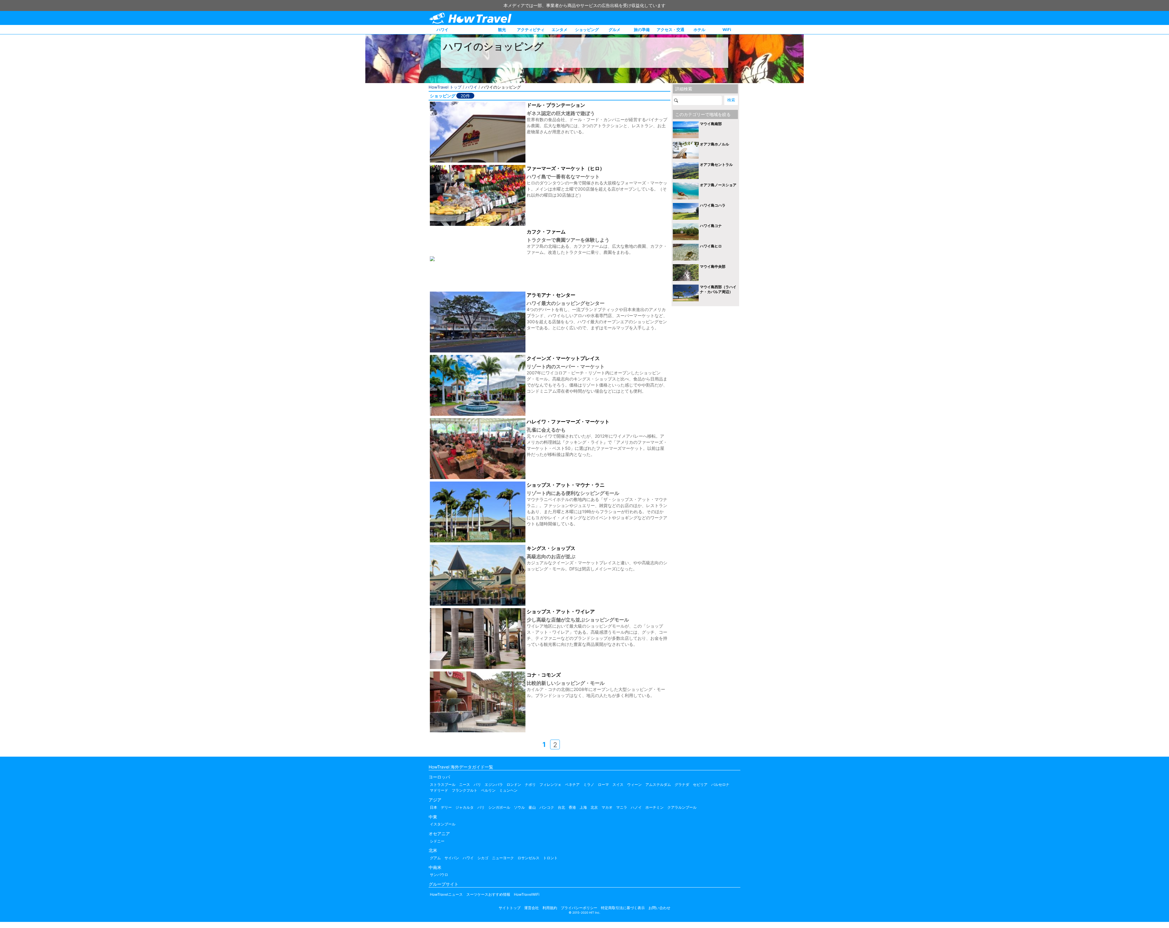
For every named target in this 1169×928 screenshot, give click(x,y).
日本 (433, 807)
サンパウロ (439, 874)
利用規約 (549, 907)
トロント (550, 858)
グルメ (614, 29)
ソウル (519, 807)
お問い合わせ (659, 907)
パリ (477, 784)
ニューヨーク (503, 858)
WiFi (726, 29)
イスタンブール (442, 824)
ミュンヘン (508, 790)
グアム (435, 858)
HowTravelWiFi (526, 894)
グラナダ (682, 784)
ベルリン (488, 790)
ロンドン (514, 784)
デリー (446, 807)
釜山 (532, 807)
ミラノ (588, 784)
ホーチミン (654, 807)
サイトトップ (510, 907)
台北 (561, 807)
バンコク (546, 807)
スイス (618, 784)
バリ (481, 807)
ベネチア (572, 784)
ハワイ (442, 29)
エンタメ (559, 29)
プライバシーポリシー (579, 907)
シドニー (437, 841)
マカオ (607, 807)
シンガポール (499, 807)
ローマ (603, 784)
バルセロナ (720, 784)
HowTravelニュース (446, 894)
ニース (464, 784)
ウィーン (634, 784)
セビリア (700, 784)
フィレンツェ (550, 784)
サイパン (451, 858)
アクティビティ (531, 29)
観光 (502, 29)
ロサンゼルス (528, 858)
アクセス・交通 (670, 29)
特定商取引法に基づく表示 (623, 907)
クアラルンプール (682, 807)
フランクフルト (464, 790)
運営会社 (531, 907)
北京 (594, 807)
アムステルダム (658, 784)
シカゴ (482, 858)
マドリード (439, 790)
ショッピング (587, 29)
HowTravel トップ (445, 87)
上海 (583, 807)
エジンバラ (494, 784)
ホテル (699, 29)
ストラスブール (442, 784)
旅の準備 (642, 29)
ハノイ (636, 807)
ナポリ (530, 784)
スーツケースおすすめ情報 (488, 894)
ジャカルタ (464, 807)
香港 (572, 807)
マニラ (621, 807)
